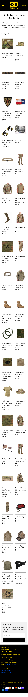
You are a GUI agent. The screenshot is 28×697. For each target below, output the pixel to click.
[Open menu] (3, 5)
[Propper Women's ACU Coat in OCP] (20, 420)
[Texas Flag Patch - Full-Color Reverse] (20, 101)
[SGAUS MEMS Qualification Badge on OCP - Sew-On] (7, 362)
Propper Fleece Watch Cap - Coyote (19, 374)
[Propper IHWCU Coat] (20, 217)
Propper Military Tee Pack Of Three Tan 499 (20, 200)
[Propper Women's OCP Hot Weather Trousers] (7, 507)
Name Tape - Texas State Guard (6, 85)
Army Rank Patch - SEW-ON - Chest (7, 432)
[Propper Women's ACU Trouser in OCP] (20, 449)
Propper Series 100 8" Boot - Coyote (19, 316)
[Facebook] (2, 679)
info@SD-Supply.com (10, 664)
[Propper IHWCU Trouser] (20, 246)
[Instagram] (4, 679)
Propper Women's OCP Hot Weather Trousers (7, 519)
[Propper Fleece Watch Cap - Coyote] (20, 362)
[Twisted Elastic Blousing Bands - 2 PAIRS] (7, 333)
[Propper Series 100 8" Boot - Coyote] (20, 304)
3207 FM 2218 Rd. (6, 670)
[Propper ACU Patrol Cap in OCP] (20, 44)
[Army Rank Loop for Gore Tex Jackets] (20, 333)
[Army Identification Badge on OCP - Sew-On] (7, 594)
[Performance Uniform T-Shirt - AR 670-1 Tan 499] (7, 391)
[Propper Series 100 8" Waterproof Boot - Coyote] (7, 304)
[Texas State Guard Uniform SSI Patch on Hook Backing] (7, 101)
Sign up (14, 640)
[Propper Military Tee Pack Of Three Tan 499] (20, 188)
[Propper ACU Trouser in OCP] (20, 159)
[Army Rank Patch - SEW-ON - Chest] (7, 420)
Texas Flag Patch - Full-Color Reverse (20, 114)
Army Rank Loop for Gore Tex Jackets (20, 345)
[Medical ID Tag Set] (20, 507)
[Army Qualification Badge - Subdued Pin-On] (20, 565)
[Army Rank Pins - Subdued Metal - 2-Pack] (7, 130)
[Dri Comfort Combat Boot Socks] (7, 217)
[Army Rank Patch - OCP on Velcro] (7, 44)
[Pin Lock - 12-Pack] (7, 449)
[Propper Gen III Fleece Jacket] (20, 275)
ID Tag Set (18, 140)
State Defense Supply (11, 682)
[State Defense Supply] (14, 5)
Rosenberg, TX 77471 (6, 672)
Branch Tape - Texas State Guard (19, 85)
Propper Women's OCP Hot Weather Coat (20, 490)
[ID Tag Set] (20, 130)
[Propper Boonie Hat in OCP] (20, 391)
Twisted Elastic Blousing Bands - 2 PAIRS (7, 345)
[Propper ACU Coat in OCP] (7, 188)
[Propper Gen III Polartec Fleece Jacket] (7, 536)
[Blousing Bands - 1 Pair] (7, 275)
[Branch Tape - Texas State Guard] (20, 72)
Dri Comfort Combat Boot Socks (6, 229)
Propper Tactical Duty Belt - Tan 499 (7, 171)
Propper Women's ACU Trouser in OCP (20, 461)
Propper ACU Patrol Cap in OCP (19, 56)
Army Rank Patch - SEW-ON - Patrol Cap (7, 258)
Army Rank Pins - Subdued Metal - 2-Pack (7, 142)
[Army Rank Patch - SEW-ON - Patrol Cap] (7, 246)
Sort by (3, 34)
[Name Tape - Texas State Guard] (7, 72)
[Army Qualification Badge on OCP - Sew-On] (7, 478)
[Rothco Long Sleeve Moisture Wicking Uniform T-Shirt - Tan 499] (7, 565)
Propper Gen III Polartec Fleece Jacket (7, 548)
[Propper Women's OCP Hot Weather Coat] (20, 478)
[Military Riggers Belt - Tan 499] (20, 536)
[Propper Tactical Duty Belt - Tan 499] (7, 159)
